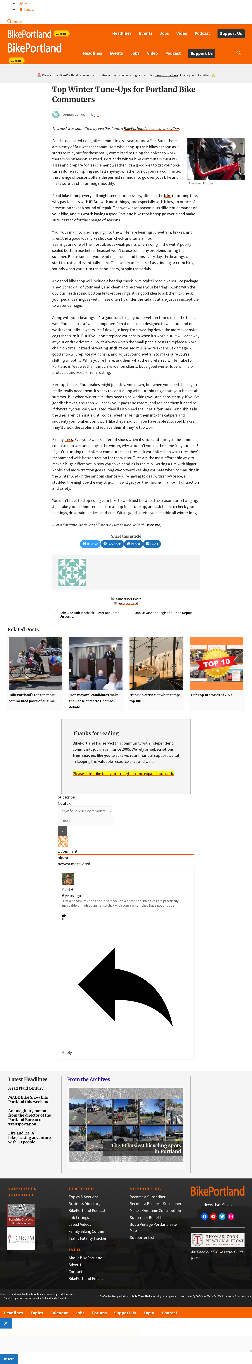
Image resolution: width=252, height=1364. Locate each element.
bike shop (98, 238)
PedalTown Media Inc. (144, 1296)
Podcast (202, 33)
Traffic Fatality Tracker (87, 1238)
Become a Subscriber (147, 1196)
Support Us (231, 33)
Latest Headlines (27, 1079)
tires (69, 439)
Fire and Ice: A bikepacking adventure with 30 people (29, 1137)
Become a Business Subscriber (155, 1203)
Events (145, 33)
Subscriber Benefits (146, 1217)
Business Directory (84, 1203)
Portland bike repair (135, 213)
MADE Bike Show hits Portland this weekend (28, 1099)
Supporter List (142, 1237)
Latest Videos (80, 1224)
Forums (99, 1313)
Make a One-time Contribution (155, 1210)
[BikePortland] (34, 48)
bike (167, 195)
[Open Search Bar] (15, 21)
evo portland (128, 603)
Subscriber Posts (128, 599)
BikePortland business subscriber (151, 128)
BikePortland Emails (86, 1278)
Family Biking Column (87, 1231)
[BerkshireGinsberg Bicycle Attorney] (21, 1224)
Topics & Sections (84, 1196)
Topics (36, 1313)
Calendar (59, 1313)
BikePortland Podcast (87, 1210)
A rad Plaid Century (26, 1088)
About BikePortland (85, 1257)
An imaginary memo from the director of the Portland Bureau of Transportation (29, 1117)
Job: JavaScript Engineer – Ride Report (163, 613)
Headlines (122, 33)
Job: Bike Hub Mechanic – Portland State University (89, 615)
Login (27, 3)
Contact (28, 9)
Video (181, 33)
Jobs (164, 33)
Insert (9, 1358)
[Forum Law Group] (21, 1248)
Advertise (76, 1264)
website (153, 524)
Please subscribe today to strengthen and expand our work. (123, 773)
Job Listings (79, 1217)
